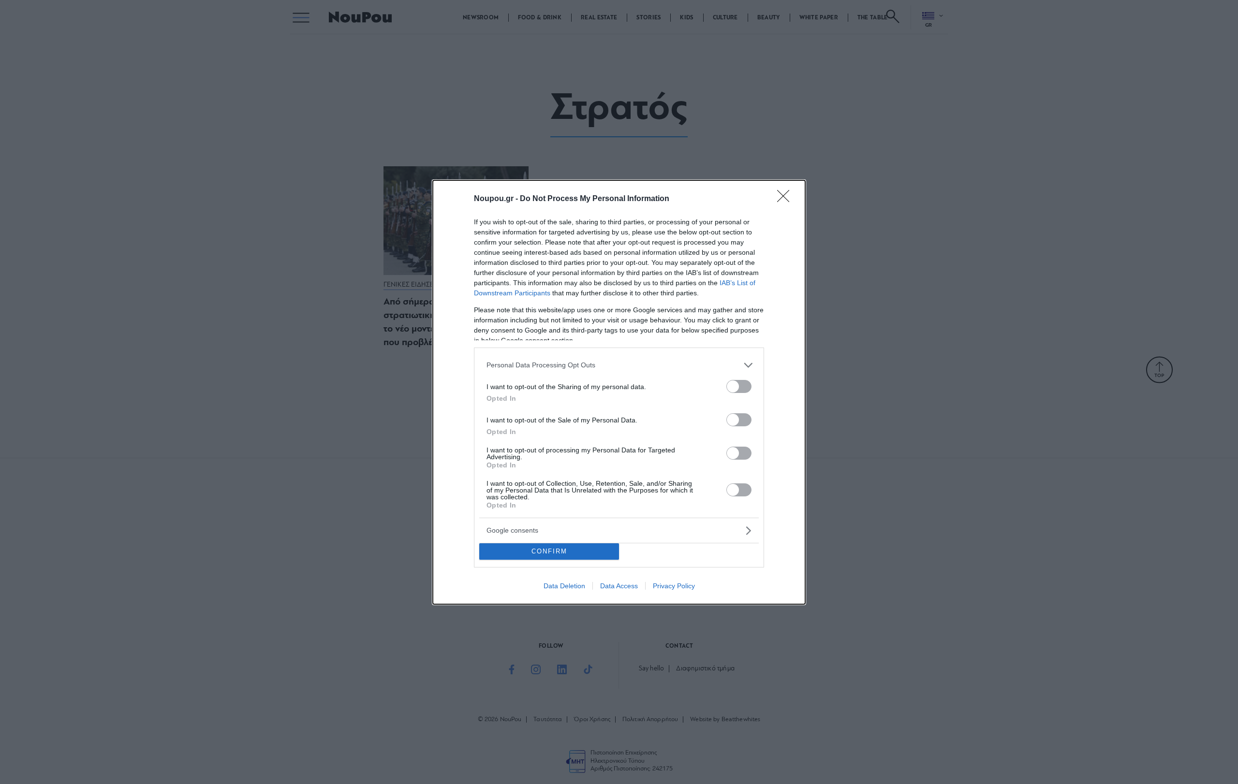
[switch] (739, 386)
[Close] (786, 199)
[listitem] (619, 365)
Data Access (619, 586)
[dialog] (619, 392)
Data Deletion (564, 586)
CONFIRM (549, 551)
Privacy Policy (674, 586)
